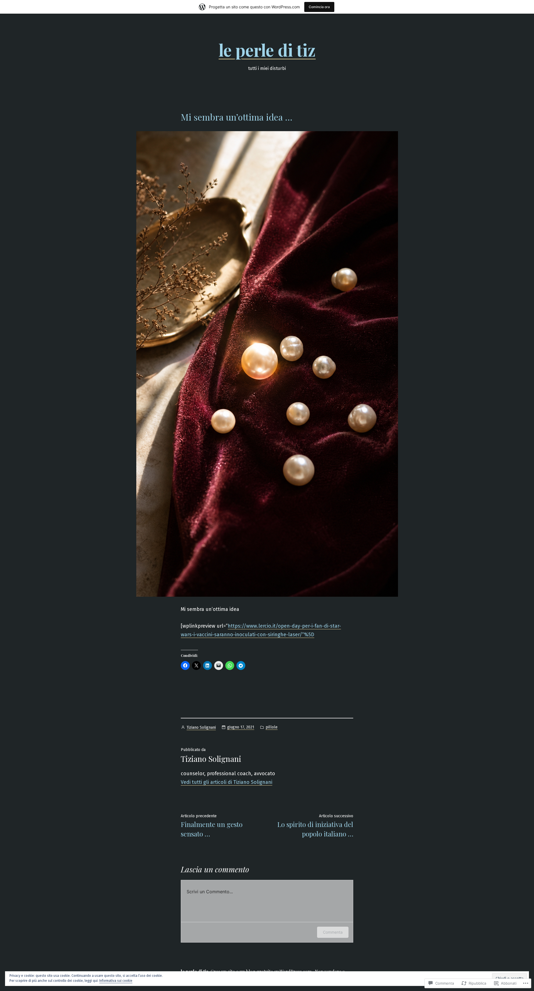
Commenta (333, 932)
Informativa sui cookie (115, 981)
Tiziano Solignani (201, 727)
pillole (272, 727)
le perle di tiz (267, 49)
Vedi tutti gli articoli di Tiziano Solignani (226, 782)
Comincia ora (319, 7)
